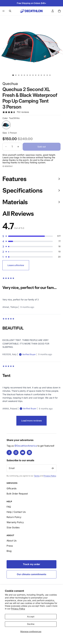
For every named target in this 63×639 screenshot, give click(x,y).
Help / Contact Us (16, 511)
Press (10, 545)
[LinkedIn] (29, 452)
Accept (30, 616)
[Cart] (59, 11)
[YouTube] (22, 452)
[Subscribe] (52, 468)
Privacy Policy (18, 608)
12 (44, 75)
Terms (36, 476)
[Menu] (3, 10)
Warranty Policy (15, 522)
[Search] (10, 11)
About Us (12, 540)
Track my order (31, 564)
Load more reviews (31, 420)
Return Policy (14, 517)
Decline (30, 624)
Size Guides (13, 527)
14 (50, 75)
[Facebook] (9, 452)
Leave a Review (15, 265)
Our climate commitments (31, 574)
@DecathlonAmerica (25, 445)
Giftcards (12, 488)
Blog (9, 551)
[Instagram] (16, 452)
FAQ (9, 506)
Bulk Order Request (17, 493)
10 (38, 75)
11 (41, 75)
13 (47, 75)
